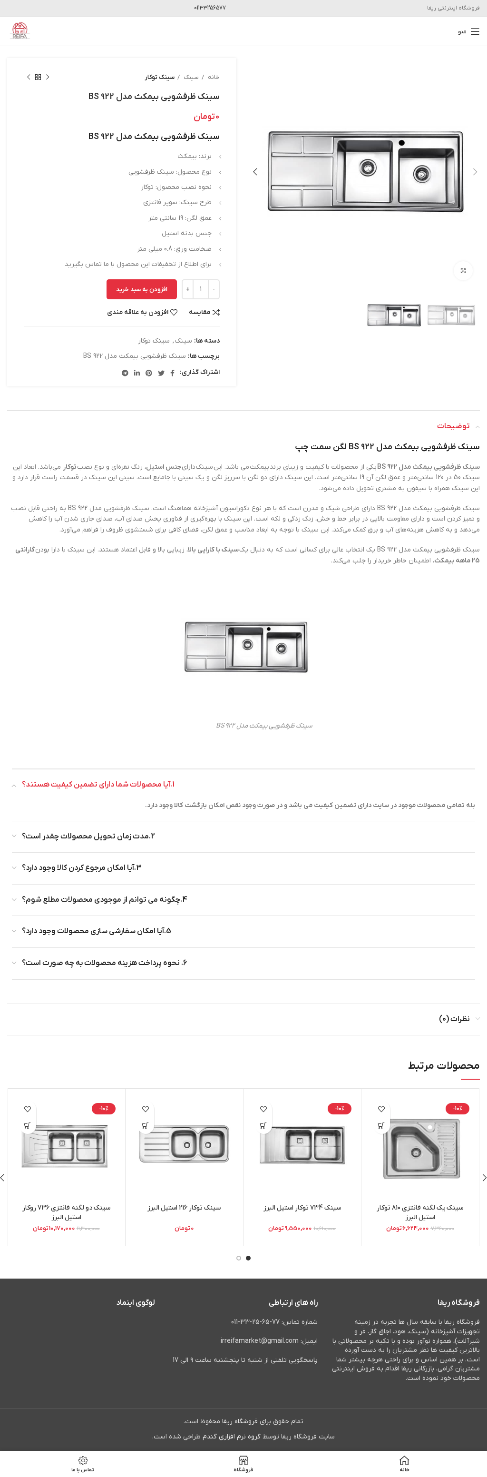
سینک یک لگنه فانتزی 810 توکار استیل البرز (420, 1212)
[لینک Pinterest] (149, 373)
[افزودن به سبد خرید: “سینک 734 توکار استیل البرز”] (263, 1125)
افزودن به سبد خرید (141, 290)
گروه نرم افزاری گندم (232, 1436)
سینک (190, 77)
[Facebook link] (172, 373)
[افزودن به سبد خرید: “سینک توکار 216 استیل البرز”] (145, 1125)
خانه (213, 77)
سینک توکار (160, 77)
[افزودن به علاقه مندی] (381, 1109)
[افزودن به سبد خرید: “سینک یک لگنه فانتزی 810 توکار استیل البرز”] (381, 1125)
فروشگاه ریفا (240, 1421)
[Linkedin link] (137, 373)
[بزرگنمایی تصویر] (463, 270)
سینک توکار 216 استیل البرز (184, 1207)
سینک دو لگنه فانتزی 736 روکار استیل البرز (66, 1212)
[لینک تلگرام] (125, 373)
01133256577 (210, 8)
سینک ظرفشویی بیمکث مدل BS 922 (134, 356)
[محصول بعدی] (28, 77)
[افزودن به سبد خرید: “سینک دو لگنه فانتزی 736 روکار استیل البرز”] (27, 1125)
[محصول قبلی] (47, 77)
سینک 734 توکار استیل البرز (302, 1207)
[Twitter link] (161, 373)
